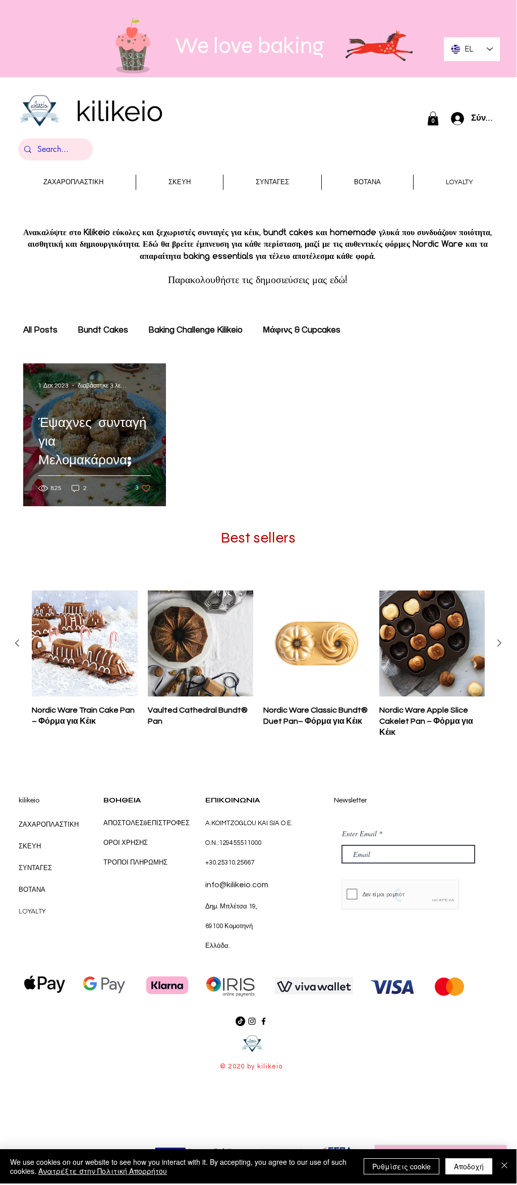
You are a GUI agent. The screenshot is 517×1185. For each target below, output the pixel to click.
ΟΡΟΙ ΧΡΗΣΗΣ (126, 842)
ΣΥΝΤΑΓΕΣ (35, 868)
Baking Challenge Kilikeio (195, 330)
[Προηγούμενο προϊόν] (17, 643)
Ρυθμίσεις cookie (401, 1166)
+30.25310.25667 (229, 862)
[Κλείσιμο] (504, 1166)
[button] (433, 118)
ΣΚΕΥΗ (30, 846)
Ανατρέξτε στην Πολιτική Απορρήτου (102, 1171)
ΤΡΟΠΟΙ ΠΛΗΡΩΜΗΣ (135, 862)
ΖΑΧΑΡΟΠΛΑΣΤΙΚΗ (49, 824)
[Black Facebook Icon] (263, 1021)
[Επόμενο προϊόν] (499, 643)
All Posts (40, 330)
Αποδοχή (469, 1166)
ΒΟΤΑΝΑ (32, 889)
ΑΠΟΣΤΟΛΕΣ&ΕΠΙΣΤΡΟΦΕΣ (146, 823)
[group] (258, 664)
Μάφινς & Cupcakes (301, 330)
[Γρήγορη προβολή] (85, 643)
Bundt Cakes (103, 330)
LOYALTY (32, 911)
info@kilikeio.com (236, 885)
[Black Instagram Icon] (252, 1021)
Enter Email (359, 833)
